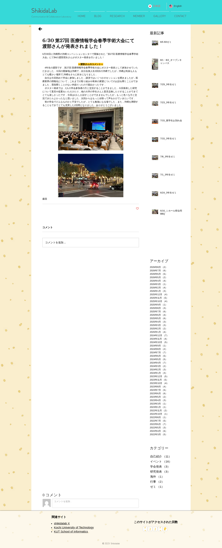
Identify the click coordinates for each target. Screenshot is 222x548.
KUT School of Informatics (71, 531)
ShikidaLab (44, 10)
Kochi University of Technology (74, 527)
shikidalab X (62, 523)
